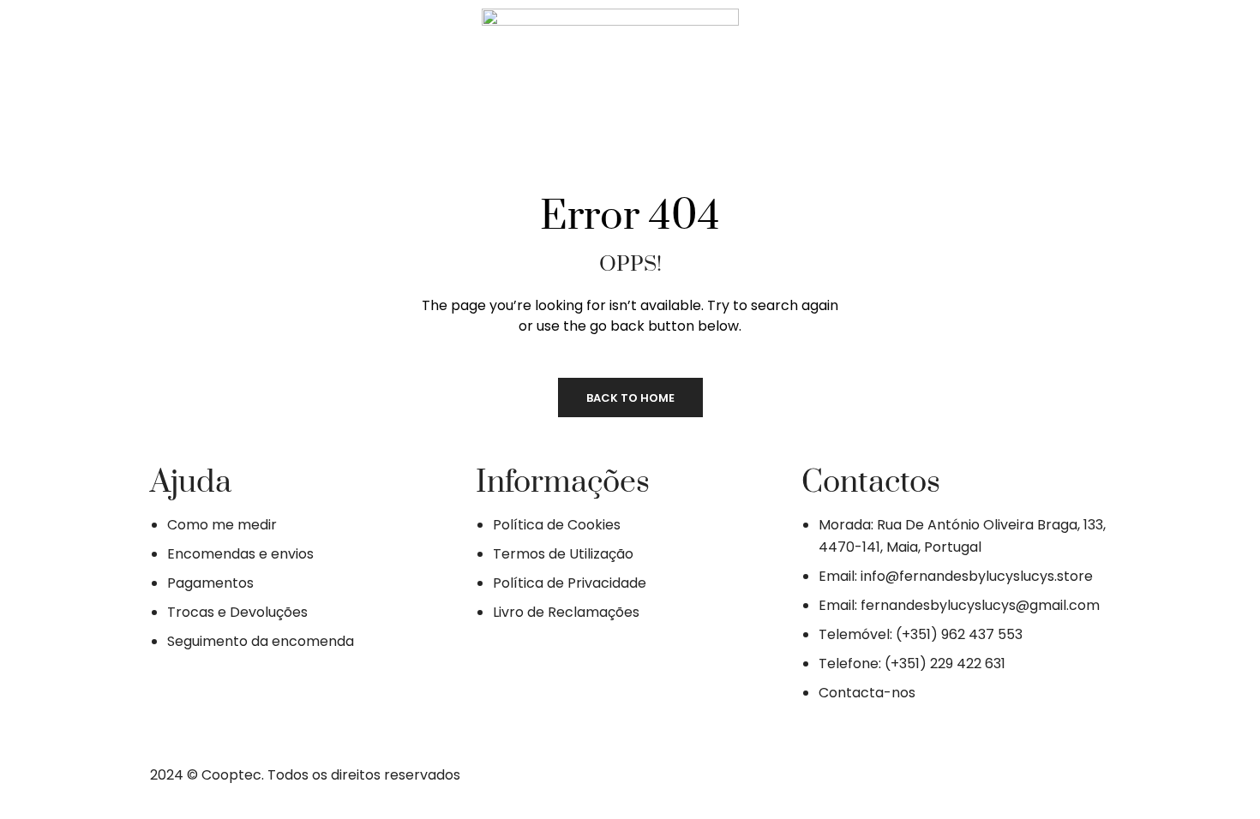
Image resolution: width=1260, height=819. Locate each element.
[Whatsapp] (338, 70)
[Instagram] (288, 70)
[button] (905, 73)
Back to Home (630, 398)
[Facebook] (237, 70)
